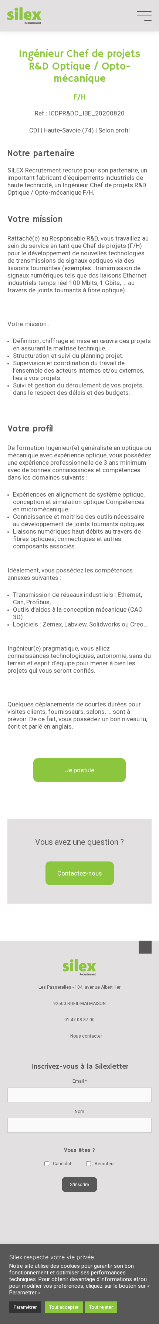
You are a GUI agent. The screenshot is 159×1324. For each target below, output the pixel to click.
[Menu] (144, 16)
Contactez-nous (79, 873)
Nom (79, 1111)
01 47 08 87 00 (79, 1019)
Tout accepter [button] (63, 1307)
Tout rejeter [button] (101, 1307)
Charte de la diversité (79, 1232)
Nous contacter (86, 1036)
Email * (79, 1081)
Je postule (79, 770)
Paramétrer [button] (25, 1307)
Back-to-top (145, 947)
